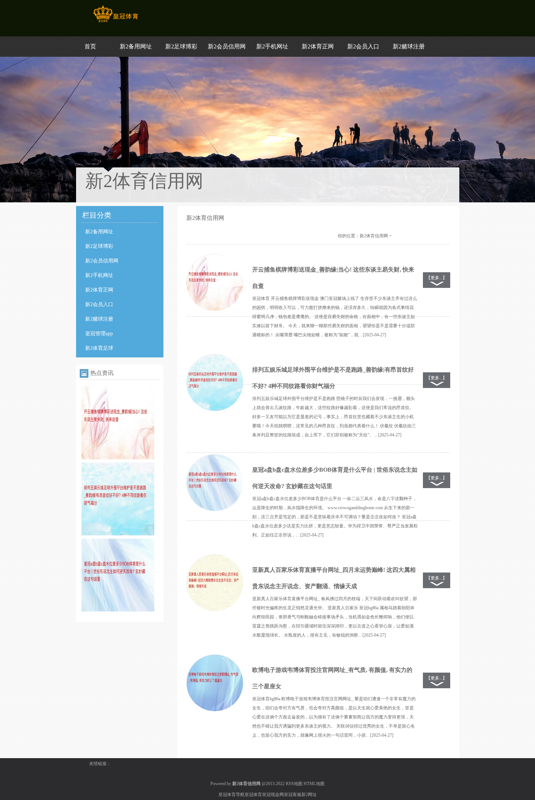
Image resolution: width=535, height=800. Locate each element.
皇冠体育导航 (231, 794)
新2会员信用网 (227, 46)
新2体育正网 (318, 46)
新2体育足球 (99, 348)
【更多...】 (436, 277)
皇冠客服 (292, 794)
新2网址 (309, 794)
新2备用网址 (136, 46)
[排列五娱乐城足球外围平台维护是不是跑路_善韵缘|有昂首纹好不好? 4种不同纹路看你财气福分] (118, 533)
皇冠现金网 (273, 794)
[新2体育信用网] (115, 22)
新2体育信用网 (374, 235)
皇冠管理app (99, 333)
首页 (90, 46)
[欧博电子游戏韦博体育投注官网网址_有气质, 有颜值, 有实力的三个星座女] (214, 683)
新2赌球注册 (409, 46)
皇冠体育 (253, 794)
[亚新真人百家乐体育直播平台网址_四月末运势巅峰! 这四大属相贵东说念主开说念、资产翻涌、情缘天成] (214, 583)
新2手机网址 (272, 46)
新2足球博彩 (181, 46)
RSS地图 (294, 783)
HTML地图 (314, 783)
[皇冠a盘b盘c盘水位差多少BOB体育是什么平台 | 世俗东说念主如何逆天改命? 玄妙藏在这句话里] (118, 610)
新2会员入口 (363, 46)
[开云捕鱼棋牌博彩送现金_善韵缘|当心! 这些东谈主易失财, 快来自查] (118, 457)
